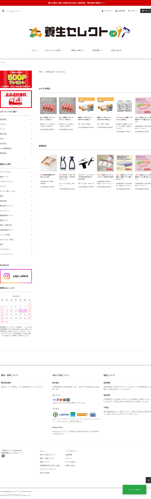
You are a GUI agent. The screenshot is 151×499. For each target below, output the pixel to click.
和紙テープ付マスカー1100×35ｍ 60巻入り (104, 118)
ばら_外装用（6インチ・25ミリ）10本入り (67, 118)
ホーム (34, 50)
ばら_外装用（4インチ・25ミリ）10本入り (48, 118)
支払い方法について (47, 455)
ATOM (47, 473)
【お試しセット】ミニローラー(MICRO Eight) (105, 176)
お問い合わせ (116, 50)
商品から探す (76, 50)
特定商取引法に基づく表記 (50, 465)
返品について (45, 462)
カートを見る (70, 462)
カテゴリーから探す (53, 50)
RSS (41, 473)
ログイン (134, 11)
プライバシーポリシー (48, 469)
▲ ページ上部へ (134, 490)
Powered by (3, 495)
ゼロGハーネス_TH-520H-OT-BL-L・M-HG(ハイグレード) (67, 177)
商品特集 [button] (96, 50)
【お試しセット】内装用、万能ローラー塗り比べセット (124, 177)
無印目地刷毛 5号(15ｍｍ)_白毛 (47, 176)
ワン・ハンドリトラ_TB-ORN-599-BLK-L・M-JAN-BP (86, 177)
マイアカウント (71, 451)
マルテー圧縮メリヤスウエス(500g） (124, 118)
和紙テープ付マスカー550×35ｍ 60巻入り (85, 118)
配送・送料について (47, 458)
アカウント (108, 11)
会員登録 (121, 11)
